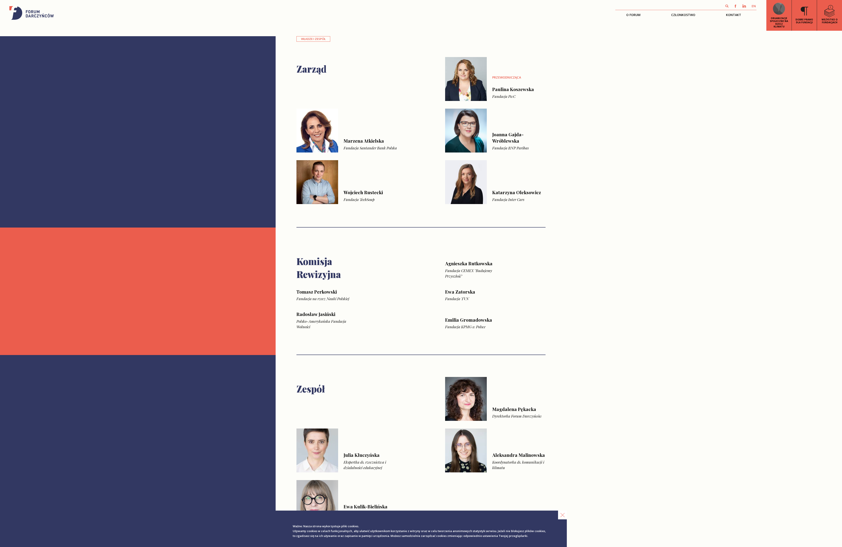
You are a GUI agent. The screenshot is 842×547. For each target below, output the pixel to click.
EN (754, 6)
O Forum (633, 15)
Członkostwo (683, 15)
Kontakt (733, 15)
